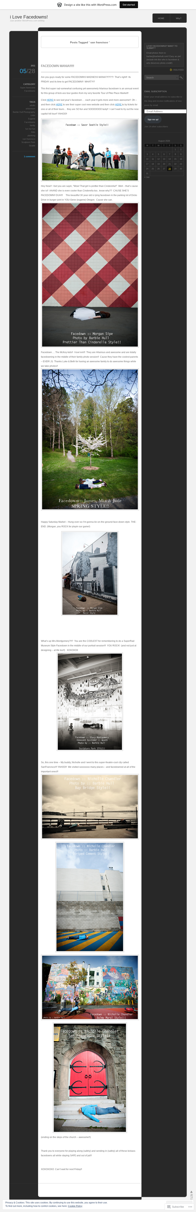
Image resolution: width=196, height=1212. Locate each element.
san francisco (29, 139)
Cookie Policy (75, 1206)
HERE (50, 100)
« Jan (146, 177)
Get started (129, 4)
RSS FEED (178, 70)
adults (32, 105)
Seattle (32, 145)
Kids (33, 132)
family (32, 125)
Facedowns (29, 122)
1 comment (29, 156)
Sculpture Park (28, 142)
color (33, 115)
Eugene (31, 119)
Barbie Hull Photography (24, 112)
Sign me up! (153, 119)
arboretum (30, 108)
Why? (178, 18)
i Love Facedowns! (29, 16)
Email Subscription (155, 91)
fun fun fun (30, 129)
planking (31, 135)
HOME (161, 18)
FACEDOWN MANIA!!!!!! (57, 66)
